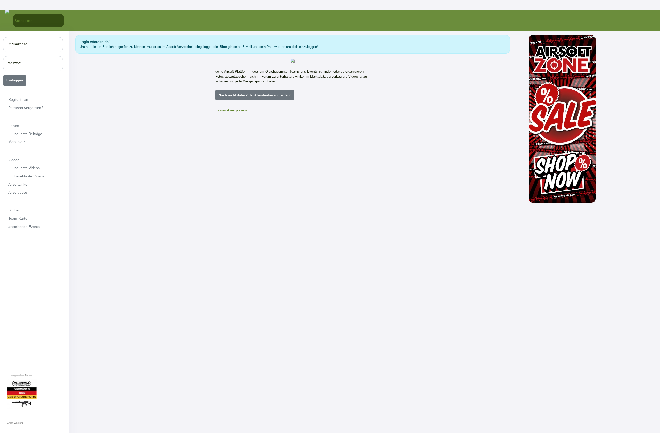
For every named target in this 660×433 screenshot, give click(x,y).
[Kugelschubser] (311, 240)
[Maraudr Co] (274, 351)
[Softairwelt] (274, 240)
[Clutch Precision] (348, 240)
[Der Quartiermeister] (348, 277)
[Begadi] (236, 240)
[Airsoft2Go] (311, 314)
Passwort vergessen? (231, 110)
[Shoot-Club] (274, 277)
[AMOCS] (274, 314)
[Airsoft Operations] (236, 351)
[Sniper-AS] (243, 149)
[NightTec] (236, 314)
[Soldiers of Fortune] (348, 314)
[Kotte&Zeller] (342, 149)
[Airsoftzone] (292, 149)
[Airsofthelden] (236, 198)
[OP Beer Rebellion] (311, 277)
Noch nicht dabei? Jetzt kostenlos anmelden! (255, 95)
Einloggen (14, 80)
